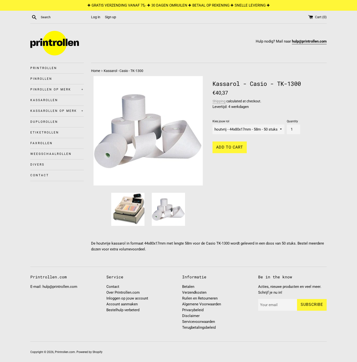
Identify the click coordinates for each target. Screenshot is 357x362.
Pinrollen (41, 78)
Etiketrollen (44, 132)
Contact (39, 175)
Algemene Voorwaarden (201, 304)
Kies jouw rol (220, 121)
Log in (95, 17)
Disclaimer (191, 316)
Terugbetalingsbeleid (199, 327)
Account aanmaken (122, 304)
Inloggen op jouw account (127, 298)
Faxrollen (41, 143)
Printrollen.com (65, 352)
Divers (37, 164)
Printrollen (43, 68)
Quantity (292, 121)
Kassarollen (44, 100)
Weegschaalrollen (51, 154)
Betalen (188, 286)
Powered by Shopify (89, 352)
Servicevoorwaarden (198, 321)
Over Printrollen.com (123, 292)
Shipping (219, 101)
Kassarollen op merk (57, 111)
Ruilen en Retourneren (200, 298)
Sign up (110, 17)
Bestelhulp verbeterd (122, 310)
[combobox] (65, 17)
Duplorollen (44, 122)
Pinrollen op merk (57, 89)
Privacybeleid (193, 310)
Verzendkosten (194, 292)
